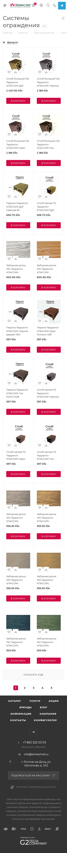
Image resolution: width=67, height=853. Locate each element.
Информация (21, 713)
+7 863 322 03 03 (34, 742)
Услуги (34, 700)
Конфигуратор (45, 720)
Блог (43, 707)
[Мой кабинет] (41, 5)
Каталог (14, 700)
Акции (54, 700)
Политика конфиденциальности (36, 787)
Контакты (18, 720)
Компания (48, 713)
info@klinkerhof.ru (36, 754)
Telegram (62, 5)
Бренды (25, 707)
